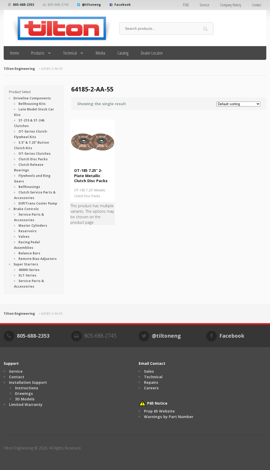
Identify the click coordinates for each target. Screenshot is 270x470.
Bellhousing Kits (32, 103)
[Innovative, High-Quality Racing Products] (58, 28)
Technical (70, 53)
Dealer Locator (152, 53)
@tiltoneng (91, 4)
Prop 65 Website (159, 411)
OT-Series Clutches (34, 153)
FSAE (186, 4)
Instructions (26, 387)
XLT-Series (27, 275)
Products (37, 53)
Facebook (122, 4)
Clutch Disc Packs (33, 159)
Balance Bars (29, 253)
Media (100, 53)
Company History (230, 4)
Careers (151, 387)
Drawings (24, 393)
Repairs (151, 382)
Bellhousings (29, 187)
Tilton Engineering (19, 68)
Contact (256, 4)
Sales (149, 371)
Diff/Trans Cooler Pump (37, 203)
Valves (24, 236)
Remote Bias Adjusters (37, 258)
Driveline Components (32, 98)
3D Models (25, 398)
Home (14, 53)
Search (205, 29)
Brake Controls (26, 209)
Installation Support (28, 382)
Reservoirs (27, 231)
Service (204, 4)
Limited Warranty (25, 404)
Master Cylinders (32, 225)
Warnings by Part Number (168, 416)
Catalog (122, 53)
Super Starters (25, 264)
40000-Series (29, 270)
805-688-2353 (23, 4)
